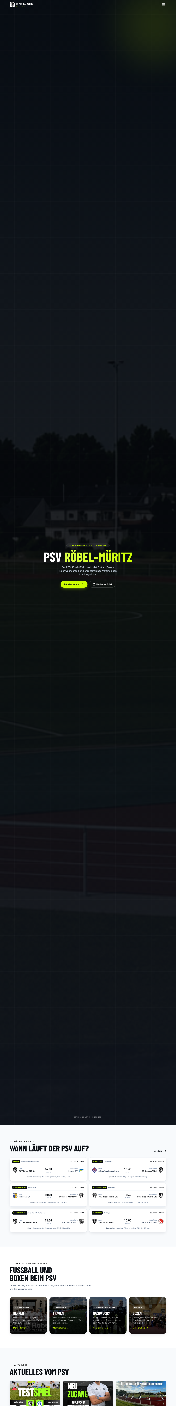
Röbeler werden (72, 584)
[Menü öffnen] (163, 4)
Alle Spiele (159, 1151)
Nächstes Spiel (104, 584)
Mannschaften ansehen (88, 1117)
